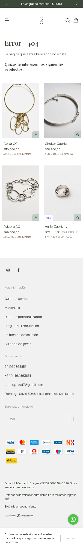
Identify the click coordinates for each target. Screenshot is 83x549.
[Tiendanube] (19, 516)
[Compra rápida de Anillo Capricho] (77, 217)
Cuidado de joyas (18, 344)
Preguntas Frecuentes (22, 326)
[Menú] (7, 20)
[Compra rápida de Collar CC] (35, 134)
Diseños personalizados (23, 316)
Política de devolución (21, 335)
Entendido (69, 538)
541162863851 (15, 366)
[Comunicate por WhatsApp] (73, 519)
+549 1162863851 (18, 375)
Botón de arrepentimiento (20, 506)
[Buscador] (67, 20)
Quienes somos (17, 298)
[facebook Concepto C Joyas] (18, 270)
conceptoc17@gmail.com (24, 384)
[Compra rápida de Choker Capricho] (77, 134)
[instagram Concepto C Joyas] (8, 270)
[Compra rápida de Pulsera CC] (35, 217)
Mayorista (12, 307)
